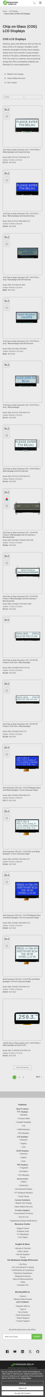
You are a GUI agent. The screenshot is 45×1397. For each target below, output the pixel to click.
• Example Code (22, 1231)
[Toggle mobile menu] (40, 3)
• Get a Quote (22, 1312)
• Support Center (22, 1228)
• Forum (23, 1257)
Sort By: (6, 97)
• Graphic (23, 1143)
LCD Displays (22, 1137)
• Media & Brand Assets (22, 1299)
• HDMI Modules (23, 1129)
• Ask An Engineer (22, 1254)
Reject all (22, 1388)
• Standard (23, 1115)
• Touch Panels (23, 1196)
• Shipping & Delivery (22, 1276)
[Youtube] (15, 1352)
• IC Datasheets (22, 1234)
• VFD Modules (23, 1175)
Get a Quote (12, 82)
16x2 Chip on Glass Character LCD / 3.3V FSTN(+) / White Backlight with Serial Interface (22, 151)
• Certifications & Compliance (22, 1270)
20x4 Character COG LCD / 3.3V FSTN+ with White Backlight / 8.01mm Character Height (21, 980)
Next (38, 1077)
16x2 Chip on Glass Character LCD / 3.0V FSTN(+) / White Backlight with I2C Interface (22, 470)
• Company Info (22, 1285)
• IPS (23, 1126)
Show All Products (22, 1067)
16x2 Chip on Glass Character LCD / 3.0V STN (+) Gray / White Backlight (21, 406)
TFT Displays (22, 1112)
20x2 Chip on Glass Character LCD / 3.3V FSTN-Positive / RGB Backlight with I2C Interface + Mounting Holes (20, 535)
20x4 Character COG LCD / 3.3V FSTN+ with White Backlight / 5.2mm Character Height (21, 853)
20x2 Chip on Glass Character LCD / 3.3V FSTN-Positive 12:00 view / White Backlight (20, 661)
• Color (23, 1161)
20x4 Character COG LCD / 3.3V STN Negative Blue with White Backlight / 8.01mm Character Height (22, 916)
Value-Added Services (16, 78)
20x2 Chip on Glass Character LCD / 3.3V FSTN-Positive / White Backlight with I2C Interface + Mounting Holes (20, 599)
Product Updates (22, 1210)
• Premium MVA (23, 1118)
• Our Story (22, 1264)
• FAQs (22, 1282)
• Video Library (22, 1251)
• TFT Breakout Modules (23, 1193)
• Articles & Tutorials (22, 1248)
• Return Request (22, 1318)
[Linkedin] (22, 1352)
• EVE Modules (23, 1133)
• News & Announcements (22, 1279)
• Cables (23, 1182)
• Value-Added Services (23, 1207)
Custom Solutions (22, 1200)
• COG (23, 1147)
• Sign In (22, 1309)
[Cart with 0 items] (34, 3)
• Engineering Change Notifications (23, 1221)
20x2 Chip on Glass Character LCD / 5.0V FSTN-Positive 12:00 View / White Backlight (20, 725)
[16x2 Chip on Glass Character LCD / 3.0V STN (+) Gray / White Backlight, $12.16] (27, 381)
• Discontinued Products (23, 1213)
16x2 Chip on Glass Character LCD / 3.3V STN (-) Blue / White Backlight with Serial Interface (21, 215)
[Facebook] (7, 1352)
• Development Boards (23, 1189)
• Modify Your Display (23, 1203)
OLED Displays (22, 1151)
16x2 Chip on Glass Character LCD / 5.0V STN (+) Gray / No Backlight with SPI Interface (21, 279)
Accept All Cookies (22, 1393)
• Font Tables (22, 1237)
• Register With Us (22, 1306)
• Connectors (23, 1185)
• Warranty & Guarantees (22, 1273)
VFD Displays (22, 1165)
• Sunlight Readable (23, 1122)
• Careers (22, 1296)
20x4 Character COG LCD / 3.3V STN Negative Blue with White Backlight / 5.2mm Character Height (22, 789)
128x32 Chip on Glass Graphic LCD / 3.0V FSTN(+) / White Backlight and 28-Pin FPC (22, 1044)
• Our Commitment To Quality (22, 1267)
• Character (23, 1140)
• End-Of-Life (23, 1217)
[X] (30, 1352)
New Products (22, 1109)
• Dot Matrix (23, 1171)
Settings (22, 1383)
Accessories (22, 1179)
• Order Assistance (22, 1315)
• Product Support (22, 1321)
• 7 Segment (23, 1168)
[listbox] (18, 97)
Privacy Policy (26, 1378)
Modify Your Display (15, 74)
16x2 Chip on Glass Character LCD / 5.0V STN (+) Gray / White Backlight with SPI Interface (21, 342)
